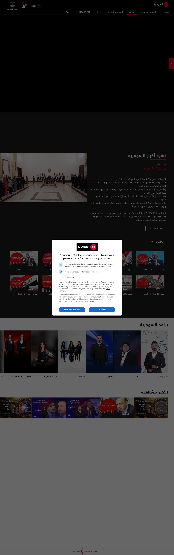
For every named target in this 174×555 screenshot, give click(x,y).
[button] (87, 278)
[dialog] (87, 278)
